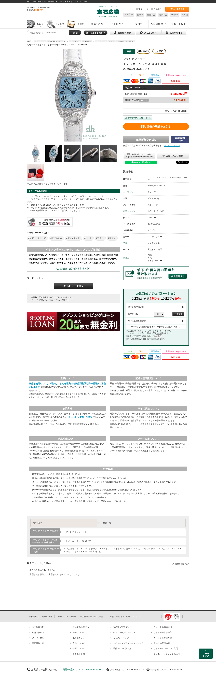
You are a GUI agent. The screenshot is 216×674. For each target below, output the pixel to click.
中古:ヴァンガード (124, 548)
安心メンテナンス (121, 638)
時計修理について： (160, 669)
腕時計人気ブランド (122, 627)
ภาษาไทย (129, 14)
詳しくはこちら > (172, 145)
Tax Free (143, 100)
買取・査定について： (120, 669)
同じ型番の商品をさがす (156, 126)
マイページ (143, 9)
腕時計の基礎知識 (162, 643)
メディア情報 (38, 638)
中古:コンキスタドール (76, 551)
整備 (125, 243)
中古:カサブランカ (74, 548)
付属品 (126, 258)
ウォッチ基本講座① (163, 627)
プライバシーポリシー (66, 616)
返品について (79, 643)
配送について (79, 638)
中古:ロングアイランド (146, 548)
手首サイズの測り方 (122, 648)
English (174, 14)
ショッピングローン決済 (81, 417)
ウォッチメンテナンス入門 (166, 648)
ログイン (55, 300)
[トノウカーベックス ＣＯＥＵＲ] (35, 153)
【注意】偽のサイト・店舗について (122, 616)
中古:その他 (95, 551)
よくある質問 (79, 654)
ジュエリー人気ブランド (124, 632)
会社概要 (33, 616)
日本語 (185, 14)
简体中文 (163, 14)
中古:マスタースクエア (171, 548)
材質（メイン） (130, 211)
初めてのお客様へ (81, 627)
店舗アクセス (38, 632)
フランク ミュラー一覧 (76, 532)
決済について (79, 632)
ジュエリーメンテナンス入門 (167, 654)
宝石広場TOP (38, 627)
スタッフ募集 (46, 616)
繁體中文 (151, 14)
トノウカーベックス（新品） (79, 541)
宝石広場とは (38, 643)
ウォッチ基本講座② (163, 632)
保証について (79, 648)
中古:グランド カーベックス (99, 548)
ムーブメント (129, 192)
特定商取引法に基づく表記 (91, 616)
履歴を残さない (182, 564)
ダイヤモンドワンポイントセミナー (129, 643)
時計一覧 (107, 523)
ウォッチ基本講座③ (163, 638)
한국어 (140, 14)
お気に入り (159, 9)
